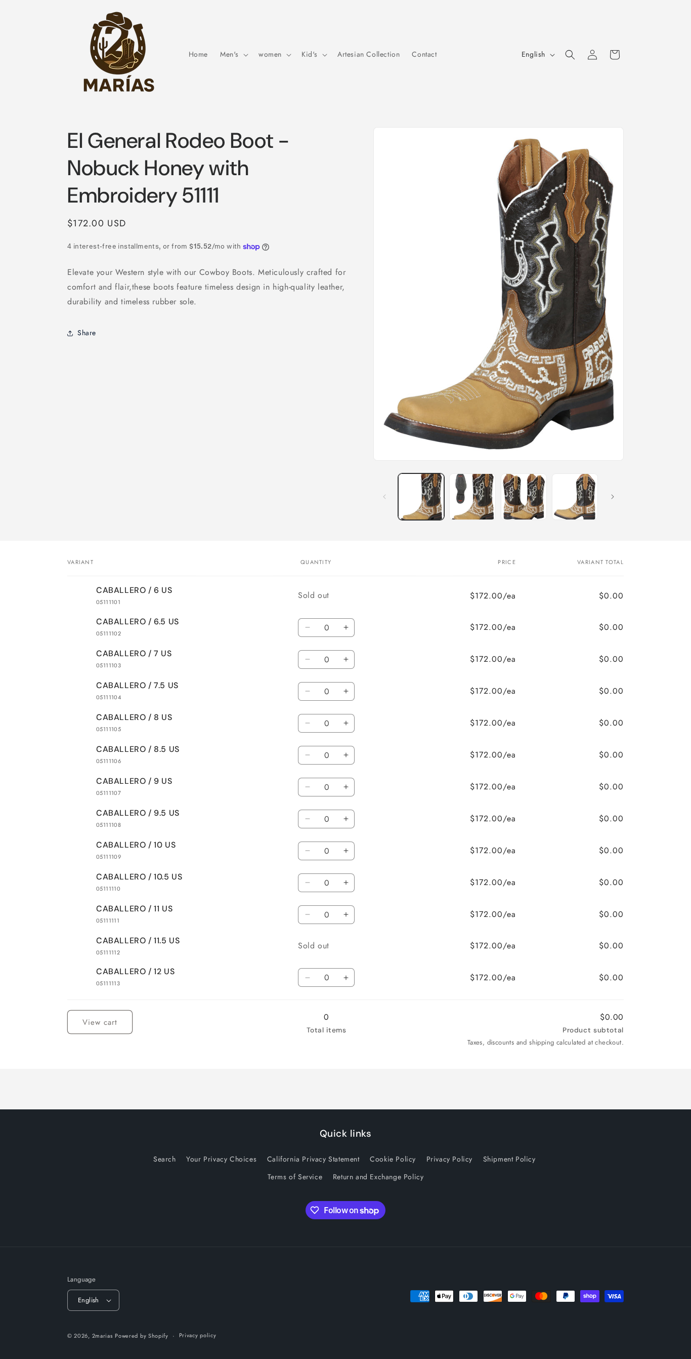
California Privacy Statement (313, 1159)
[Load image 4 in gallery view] (575, 496)
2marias (102, 1336)
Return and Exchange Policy (378, 1177)
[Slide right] (612, 497)
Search (164, 1159)
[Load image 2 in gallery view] (472, 496)
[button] (233, 54)
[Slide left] (384, 497)
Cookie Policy (393, 1159)
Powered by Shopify (141, 1336)
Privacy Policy (449, 1159)
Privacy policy (198, 1335)
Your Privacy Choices (221, 1159)
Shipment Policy (509, 1159)
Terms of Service (295, 1177)
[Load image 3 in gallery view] (524, 496)
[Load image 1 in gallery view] (421, 496)
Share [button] (86, 333)
